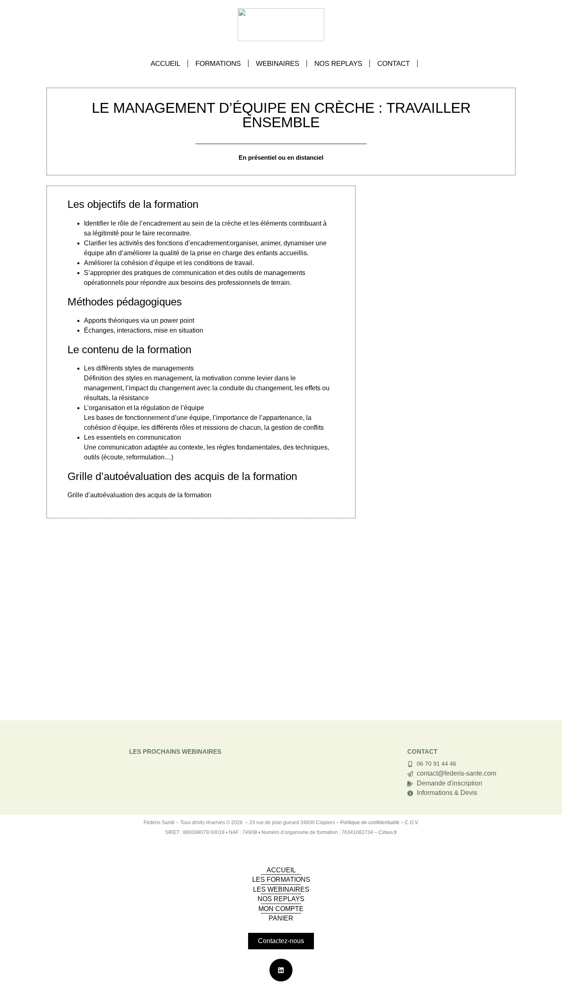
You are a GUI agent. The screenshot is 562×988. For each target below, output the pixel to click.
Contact (393, 63)
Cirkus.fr (388, 832)
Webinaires (277, 63)
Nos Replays (338, 63)
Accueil (165, 63)
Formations (218, 63)
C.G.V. (412, 822)
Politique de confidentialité (369, 822)
